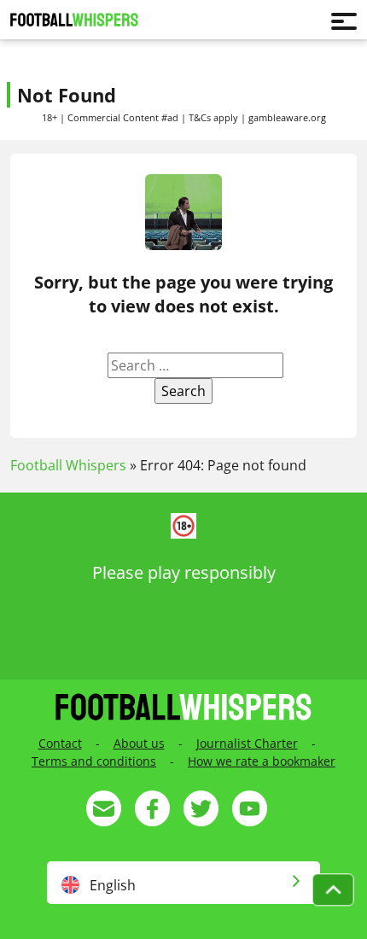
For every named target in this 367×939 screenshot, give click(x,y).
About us (139, 743)
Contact (60, 743)
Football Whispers (68, 465)
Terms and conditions (94, 761)
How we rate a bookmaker (261, 761)
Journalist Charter (247, 743)
